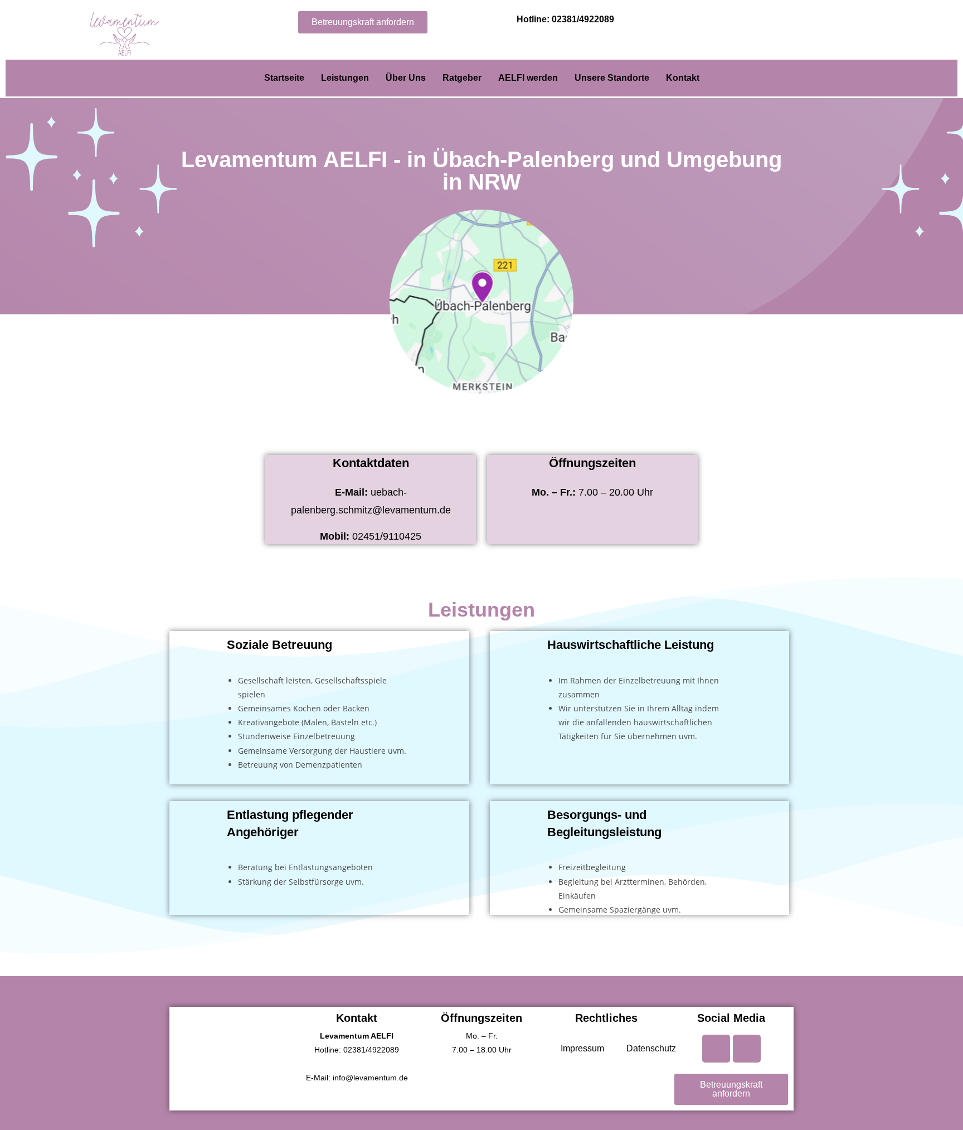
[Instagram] (747, 1049)
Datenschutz (651, 1048)
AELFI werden (528, 78)
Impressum (582, 1048)
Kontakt (682, 78)
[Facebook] (716, 1049)
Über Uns (406, 78)
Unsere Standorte (612, 78)
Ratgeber (461, 78)
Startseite (284, 78)
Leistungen (345, 78)
